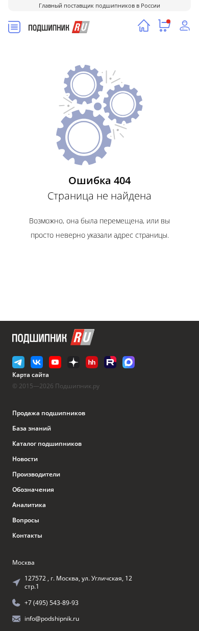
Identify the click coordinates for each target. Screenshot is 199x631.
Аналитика (29, 504)
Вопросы (25, 520)
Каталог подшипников (47, 443)
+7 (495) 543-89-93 (51, 602)
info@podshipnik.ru (51, 618)
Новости (25, 459)
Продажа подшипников (48, 413)
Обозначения (33, 489)
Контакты (27, 535)
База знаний (31, 428)
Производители (36, 474)
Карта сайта (30, 374)
